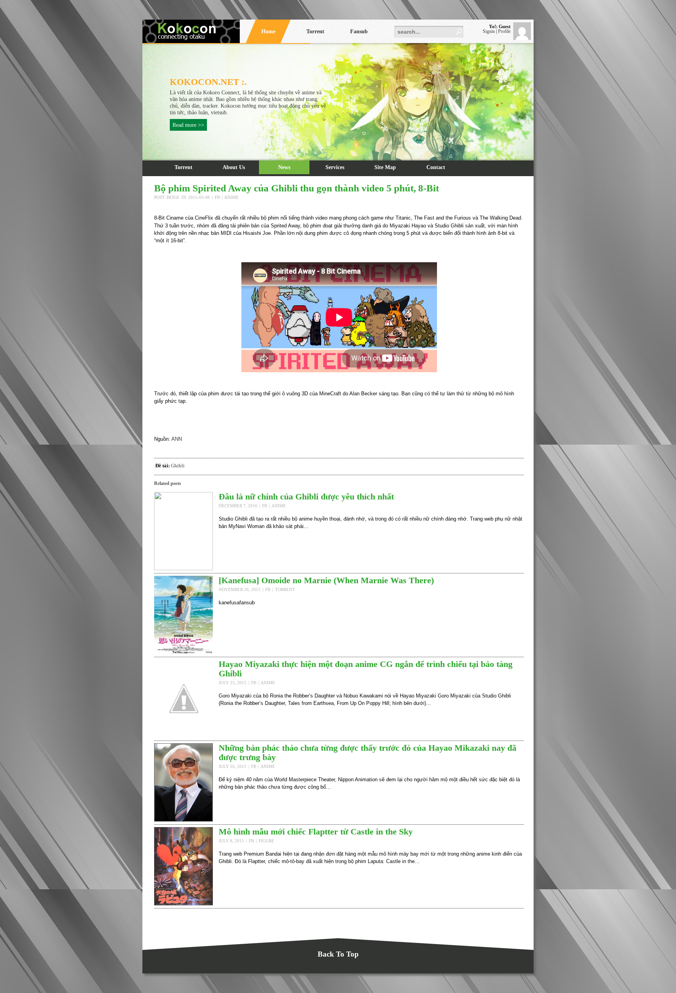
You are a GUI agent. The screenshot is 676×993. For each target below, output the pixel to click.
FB (217, 197)
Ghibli (178, 466)
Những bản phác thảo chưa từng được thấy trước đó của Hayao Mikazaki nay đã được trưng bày (367, 752)
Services (334, 167)
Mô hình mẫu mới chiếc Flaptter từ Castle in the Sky (316, 831)
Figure (266, 840)
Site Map (385, 167)
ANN (176, 439)
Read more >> (188, 125)
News (284, 167)
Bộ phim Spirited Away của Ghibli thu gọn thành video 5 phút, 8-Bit (296, 188)
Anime (231, 197)
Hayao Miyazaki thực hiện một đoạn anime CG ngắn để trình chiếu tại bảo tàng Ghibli (365, 668)
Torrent (183, 167)
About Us (234, 167)
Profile (504, 31)
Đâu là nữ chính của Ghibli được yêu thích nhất (306, 496)
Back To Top (338, 954)
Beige (173, 197)
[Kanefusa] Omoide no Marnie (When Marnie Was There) (326, 580)
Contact (435, 167)
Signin (489, 31)
